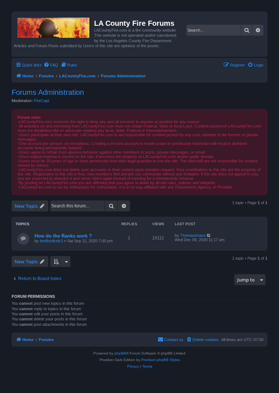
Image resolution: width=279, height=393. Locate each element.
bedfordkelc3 (51, 241)
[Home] (54, 26)
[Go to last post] (209, 235)
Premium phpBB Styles (160, 360)
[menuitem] (51, 65)
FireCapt (41, 100)
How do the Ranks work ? (63, 236)
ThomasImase (193, 235)
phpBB (120, 353)
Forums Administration (48, 92)
